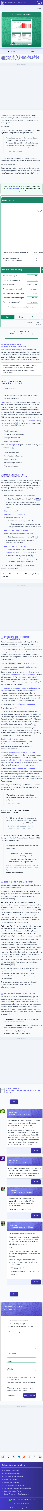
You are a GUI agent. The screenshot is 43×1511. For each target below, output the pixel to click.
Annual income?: (9, 284)
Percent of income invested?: (14, 293)
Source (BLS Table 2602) (14, 872)
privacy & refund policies (26, 1508)
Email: (9, 1361)
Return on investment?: (11, 302)
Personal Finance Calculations (14, 1485)
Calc (7, 317)
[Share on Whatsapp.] (29, 1457)
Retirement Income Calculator (17, 1019)
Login (39, 8)
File (33, 317)
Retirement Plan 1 (7, 902)
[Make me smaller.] (14, 331)
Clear (21, 317)
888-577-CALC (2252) (21, 1504)
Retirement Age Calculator (16, 1031)
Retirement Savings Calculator (17, 1025)
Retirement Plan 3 (7, 940)
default (12, 51)
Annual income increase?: (12, 289)
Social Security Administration (24, 787)
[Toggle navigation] (39, 2)
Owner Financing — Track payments (16, 1494)
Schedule (12, 663)
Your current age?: (10, 276)
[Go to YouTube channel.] (40, 1457)
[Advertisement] (21, 87)
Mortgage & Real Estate (12, 1482)
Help (19, 565)
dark (33, 51)
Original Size (21, 331)
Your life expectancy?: (11, 280)
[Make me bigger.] (28, 331)
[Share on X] (8, 1457)
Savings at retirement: (11, 258)
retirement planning (30, 483)
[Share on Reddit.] (24, 1457)
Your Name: (11, 1353)
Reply (36, 1150)
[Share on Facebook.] (3, 1457)
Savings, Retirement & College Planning (17, 1488)
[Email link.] (34, 1457)
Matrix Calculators (10, 1479)
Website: (10, 1369)
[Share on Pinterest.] (13, 1457)
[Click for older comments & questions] (14, 1101)
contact (10, 1508)
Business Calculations (11, 1470)
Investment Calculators (12, 1473)
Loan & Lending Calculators (13, 1476)
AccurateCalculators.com (15, 3)
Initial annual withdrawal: (12, 261)
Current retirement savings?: (13, 298)
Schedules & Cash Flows (12, 1491)
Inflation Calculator (22, 365)
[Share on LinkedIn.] (19, 1457)
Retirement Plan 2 (7, 926)
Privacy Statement (16, 1327)
